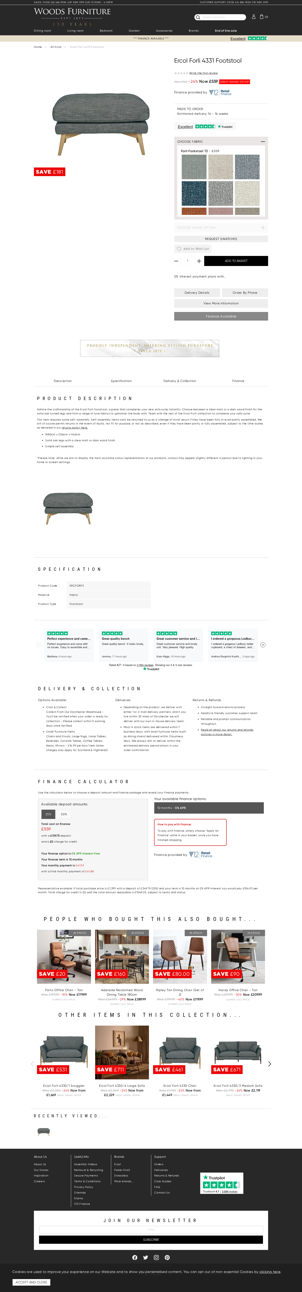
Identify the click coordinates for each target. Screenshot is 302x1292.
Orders (159, 1164)
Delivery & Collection (180, 381)
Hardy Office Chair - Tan (238, 990)
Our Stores (41, 1170)
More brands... (124, 1181)
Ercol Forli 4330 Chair (180, 1086)
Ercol (117, 1164)
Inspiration (41, 1175)
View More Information (221, 303)
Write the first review (203, 73)
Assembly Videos (85, 1164)
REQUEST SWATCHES (221, 239)
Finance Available (221, 316)
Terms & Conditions (87, 1181)
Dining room (42, 30)
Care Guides (162, 1181)
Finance (238, 381)
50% (64, 814)
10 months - (171, 807)
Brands (194, 30)
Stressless (121, 1175)
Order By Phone (245, 293)
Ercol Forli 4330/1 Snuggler (64, 1086)
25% (48, 814)
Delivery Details (197, 293)
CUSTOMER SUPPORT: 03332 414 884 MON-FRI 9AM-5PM (234, 2)
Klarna (78, 1198)
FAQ (157, 1187)
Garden (134, 30)
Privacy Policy (83, 1187)
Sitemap (80, 1192)
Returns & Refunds (166, 1175)
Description (63, 381)
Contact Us (162, 1192)
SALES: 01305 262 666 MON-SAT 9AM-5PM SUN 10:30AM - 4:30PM (73, 2)
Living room (75, 30)
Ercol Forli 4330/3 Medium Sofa (238, 1086)
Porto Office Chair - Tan (64, 990)
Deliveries (161, 1170)
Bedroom (106, 30)
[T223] (194, 167)
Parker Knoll (122, 1170)
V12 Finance (82, 1203)
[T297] (194, 193)
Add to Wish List (196, 249)
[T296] (247, 167)
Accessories (164, 30)
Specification (121, 381)
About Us (40, 1164)
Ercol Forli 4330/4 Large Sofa (122, 1086)
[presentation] (32, 1064)
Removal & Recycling (88, 1170)
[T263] (220, 167)
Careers (39, 1181)
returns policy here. (75, 427)
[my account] (253, 16)
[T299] (247, 193)
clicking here (269, 1272)
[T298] (220, 193)
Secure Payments (86, 1175)
